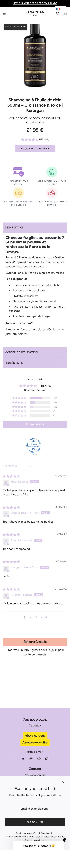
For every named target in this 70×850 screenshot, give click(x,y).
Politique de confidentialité (19, 836)
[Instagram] (31, 759)
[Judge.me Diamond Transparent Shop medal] (33, 445)
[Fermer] (63, 782)
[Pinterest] (39, 759)
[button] (28, 69)
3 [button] (36, 617)
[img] (11, 476)
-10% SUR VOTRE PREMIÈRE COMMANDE (35, 3)
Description (14, 227)
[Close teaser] (64, 840)
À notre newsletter (35, 742)
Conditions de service (50, 836)
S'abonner (35, 822)
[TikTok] (47, 759)
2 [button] (30, 617)
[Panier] (65, 13)
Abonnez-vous (35, 735)
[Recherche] (58, 13)
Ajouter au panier (35, 148)
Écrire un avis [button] (35, 424)
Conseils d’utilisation (21, 352)
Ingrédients (14, 363)
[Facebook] (23, 759)
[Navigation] (4, 13)
